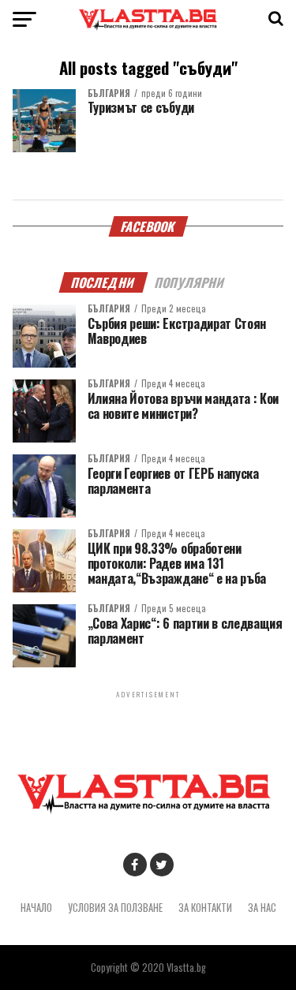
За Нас (262, 907)
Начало (36, 907)
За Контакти (205, 907)
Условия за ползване (115, 907)
